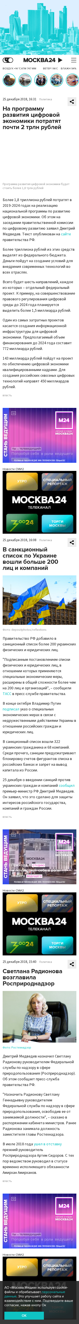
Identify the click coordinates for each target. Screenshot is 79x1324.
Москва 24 (39, 60)
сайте (66, 234)
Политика (45, 99)
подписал (11, 709)
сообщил (67, 785)
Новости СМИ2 (13, 469)
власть (7, 395)
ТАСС (7, 694)
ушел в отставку (48, 1144)
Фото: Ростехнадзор (17, 1047)
